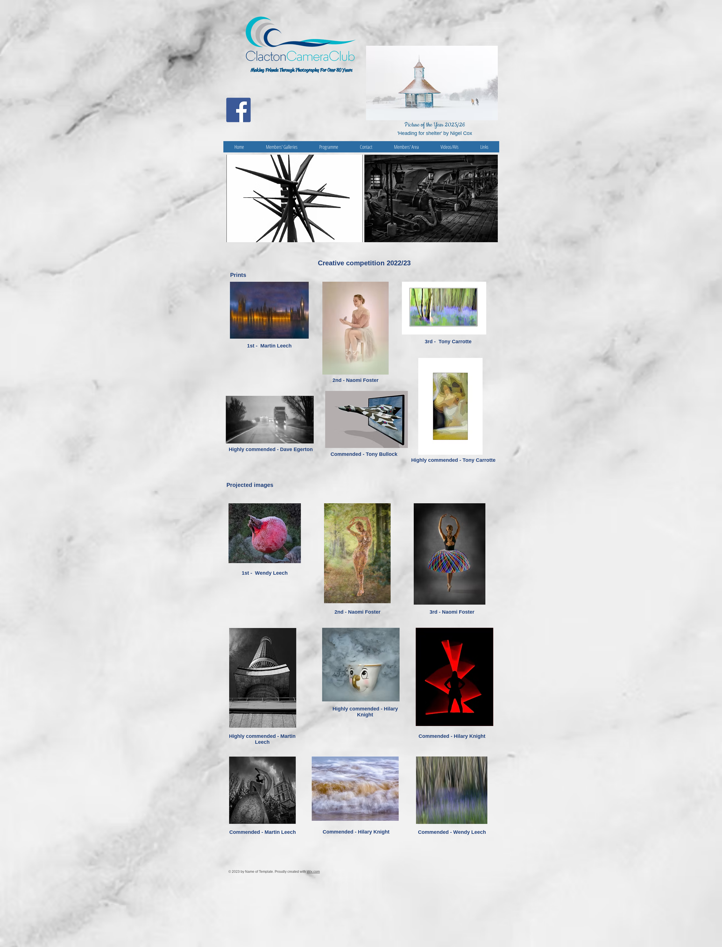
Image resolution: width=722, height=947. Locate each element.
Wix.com (313, 872)
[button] (310, 198)
